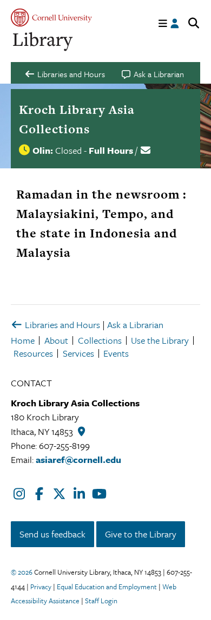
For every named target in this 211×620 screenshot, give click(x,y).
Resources (33, 353)
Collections (100, 340)
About (56, 340)
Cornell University (51, 17)
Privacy (40, 586)
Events (116, 353)
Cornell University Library (43, 42)
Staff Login (101, 600)
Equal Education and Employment (107, 586)
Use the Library (160, 340)
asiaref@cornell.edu (78, 459)
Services (78, 353)
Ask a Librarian (135, 324)
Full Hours (111, 150)
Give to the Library (140, 534)
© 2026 (21, 572)
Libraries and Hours (61, 324)
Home (23, 340)
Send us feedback (52, 534)
